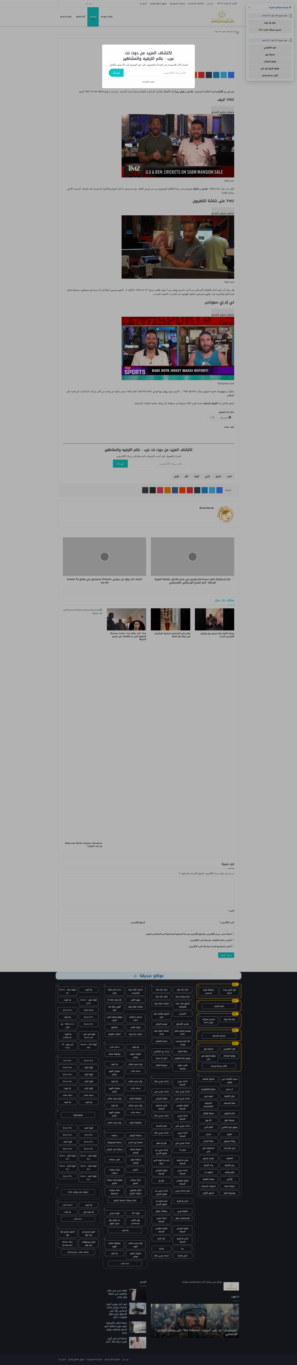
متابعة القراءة (148, 81)
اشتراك (116, 72)
